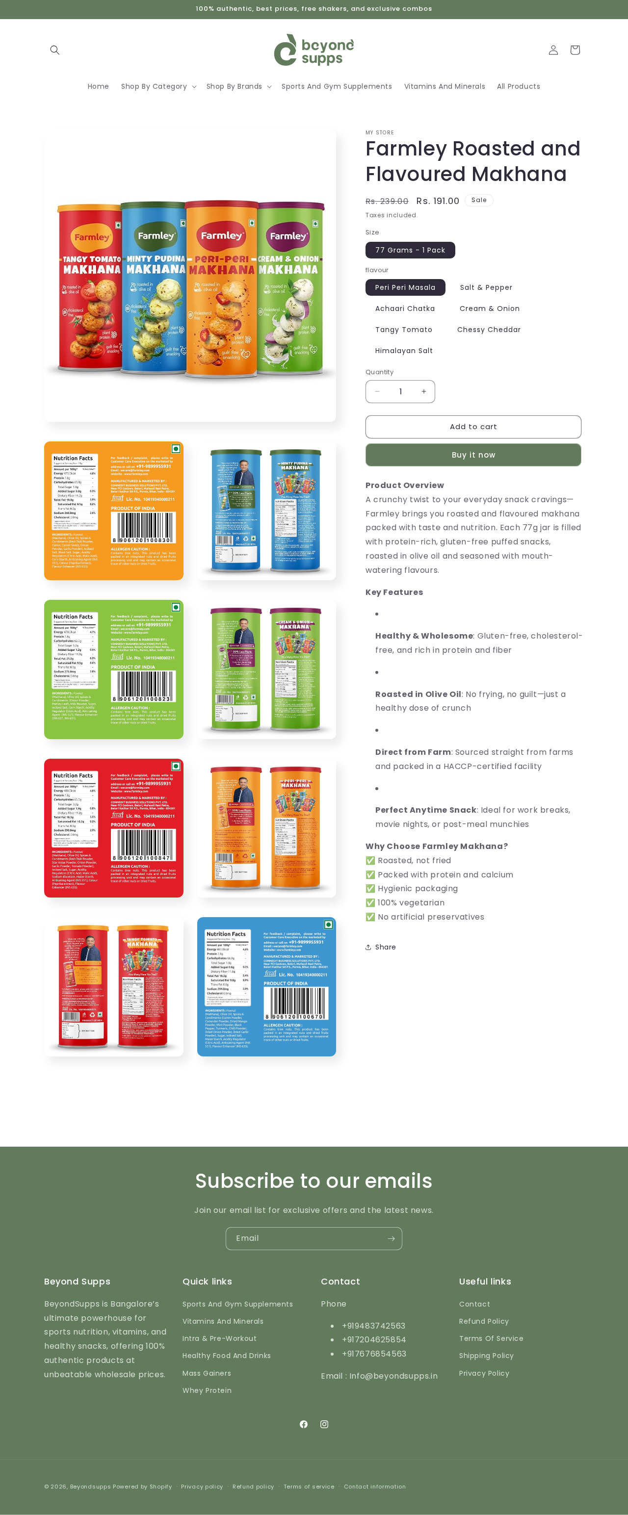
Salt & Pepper (486, 287)
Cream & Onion (490, 308)
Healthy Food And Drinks (227, 1356)
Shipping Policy (486, 1356)
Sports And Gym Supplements (238, 1304)
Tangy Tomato (404, 329)
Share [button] (385, 947)
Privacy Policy (484, 1373)
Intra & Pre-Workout (220, 1338)
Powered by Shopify (142, 1486)
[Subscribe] (391, 1238)
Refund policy (253, 1486)
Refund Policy (484, 1321)
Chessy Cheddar (489, 329)
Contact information (375, 1486)
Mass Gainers (207, 1373)
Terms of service (309, 1486)
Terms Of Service (491, 1338)
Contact (474, 1304)
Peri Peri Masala (405, 287)
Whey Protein (207, 1390)
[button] (55, 50)
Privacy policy (202, 1486)
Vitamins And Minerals (223, 1321)
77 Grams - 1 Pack (410, 250)
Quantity (379, 372)
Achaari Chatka (405, 308)
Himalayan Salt (404, 351)
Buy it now (474, 455)
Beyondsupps (90, 1486)
